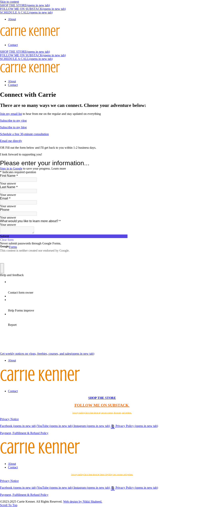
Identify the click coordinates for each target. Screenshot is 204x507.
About (12, 19)
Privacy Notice (9, 419)
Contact (13, 45)
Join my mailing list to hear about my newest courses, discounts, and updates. (102, 413)
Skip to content (9, 1)
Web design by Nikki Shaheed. (82, 501)
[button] (8, 505)
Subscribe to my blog (13, 127)
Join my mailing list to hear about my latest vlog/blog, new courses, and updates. (102, 475)
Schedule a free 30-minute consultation (24, 134)
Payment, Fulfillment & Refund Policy (24, 433)
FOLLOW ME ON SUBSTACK (102, 405)
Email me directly (11, 141)
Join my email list (11, 113)
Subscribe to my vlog (13, 120)
